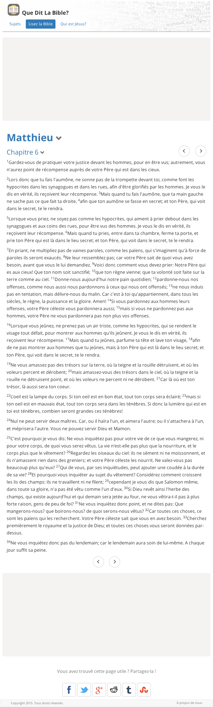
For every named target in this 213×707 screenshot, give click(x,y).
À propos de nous (189, 703)
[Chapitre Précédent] (184, 151)
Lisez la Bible (41, 23)
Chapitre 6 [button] (23, 151)
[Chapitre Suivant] (200, 151)
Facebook (69, 690)
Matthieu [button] (31, 137)
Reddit (114, 690)
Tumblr (129, 690)
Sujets (15, 23)
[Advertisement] (106, 79)
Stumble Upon (144, 690)
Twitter (84, 690)
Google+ (99, 690)
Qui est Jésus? (73, 23)
